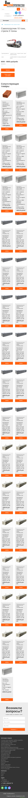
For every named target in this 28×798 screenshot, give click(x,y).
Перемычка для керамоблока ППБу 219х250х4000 (20, 418)
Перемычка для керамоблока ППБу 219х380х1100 (6, 456)
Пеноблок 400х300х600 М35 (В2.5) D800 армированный (20, 147)
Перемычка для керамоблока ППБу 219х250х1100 (6, 232)
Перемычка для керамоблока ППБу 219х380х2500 (6, 568)
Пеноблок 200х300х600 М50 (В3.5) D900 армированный (6, 147)
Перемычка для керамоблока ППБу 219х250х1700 (20, 269)
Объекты (3, 772)
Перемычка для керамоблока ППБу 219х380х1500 (6, 493)
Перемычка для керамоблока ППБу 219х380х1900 (6, 531)
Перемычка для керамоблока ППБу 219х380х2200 (20, 531)
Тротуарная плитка (5, 754)
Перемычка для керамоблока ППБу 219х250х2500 (6, 344)
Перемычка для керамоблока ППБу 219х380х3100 (20, 568)
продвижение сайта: (20, 796)
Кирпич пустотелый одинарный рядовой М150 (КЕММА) (6, 104)
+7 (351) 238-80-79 (18, 15)
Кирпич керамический (6, 751)
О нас (2, 774)
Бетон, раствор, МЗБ (5, 745)
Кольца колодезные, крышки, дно (8, 744)
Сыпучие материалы (5, 765)
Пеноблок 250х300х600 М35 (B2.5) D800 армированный (20, 188)
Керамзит (3, 763)
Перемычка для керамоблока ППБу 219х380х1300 (20, 456)
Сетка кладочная (5, 761)
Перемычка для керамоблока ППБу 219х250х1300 (20, 232)
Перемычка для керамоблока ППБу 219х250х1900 (6, 306)
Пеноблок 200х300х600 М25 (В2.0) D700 (20, 103)
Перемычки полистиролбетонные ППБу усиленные (12, 748)
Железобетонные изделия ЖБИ (8, 750)
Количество (3, 63)
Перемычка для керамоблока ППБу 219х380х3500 (6, 643)
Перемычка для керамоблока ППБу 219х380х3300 (20, 605)
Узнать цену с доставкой (8, 75)
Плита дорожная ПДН (6, 753)
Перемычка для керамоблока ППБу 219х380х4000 (20, 643)
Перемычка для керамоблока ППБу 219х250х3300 (20, 381)
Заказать (8, 70)
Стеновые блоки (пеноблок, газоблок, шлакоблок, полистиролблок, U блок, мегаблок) (12, 740)
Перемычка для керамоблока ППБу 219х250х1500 (6, 269)
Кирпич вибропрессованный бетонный (9, 747)
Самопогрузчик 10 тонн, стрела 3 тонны (12, 24)
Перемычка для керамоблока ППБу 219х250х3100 (6, 381)
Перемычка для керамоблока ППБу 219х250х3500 (6, 418)
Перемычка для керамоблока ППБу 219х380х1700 (20, 493)
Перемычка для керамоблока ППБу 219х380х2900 (6, 605)
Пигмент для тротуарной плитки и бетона (10, 767)
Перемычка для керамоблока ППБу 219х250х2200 (20, 306)
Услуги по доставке (5, 768)
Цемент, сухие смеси (5, 764)
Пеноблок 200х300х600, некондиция (5, 680)
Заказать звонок (18, 17)
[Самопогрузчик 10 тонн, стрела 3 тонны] (14, 43)
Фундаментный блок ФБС (6, 743)
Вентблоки (3, 760)
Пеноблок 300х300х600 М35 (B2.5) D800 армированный (6, 188)
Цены (2, 775)
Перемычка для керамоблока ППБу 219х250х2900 (20, 344)
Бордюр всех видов (5, 755)
